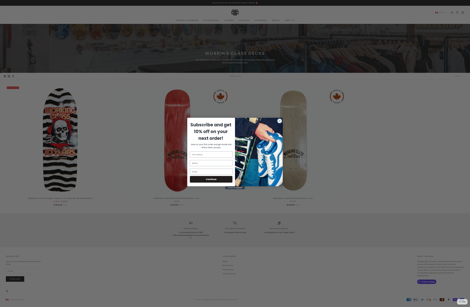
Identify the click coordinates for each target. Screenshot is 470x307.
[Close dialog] (279, 121)
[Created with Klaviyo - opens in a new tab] (235, 187)
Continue (211, 179)
